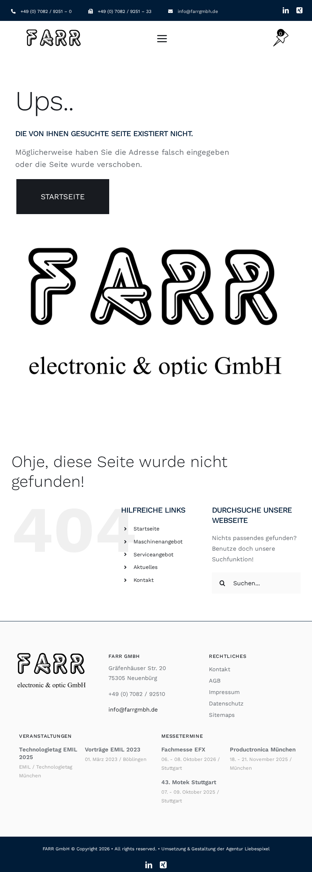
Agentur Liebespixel (248, 848)
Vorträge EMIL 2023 (112, 749)
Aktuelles (146, 567)
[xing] (299, 10)
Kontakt (144, 580)
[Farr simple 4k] (54, 29)
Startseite (146, 529)
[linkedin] (286, 10)
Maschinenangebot (158, 541)
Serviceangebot (154, 554)
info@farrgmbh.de (198, 11)
